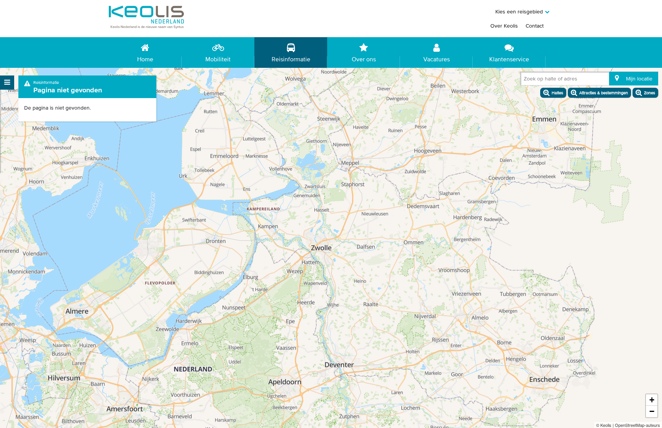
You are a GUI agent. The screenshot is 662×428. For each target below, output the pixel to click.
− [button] (651, 411)
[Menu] (7, 82)
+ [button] (651, 400)
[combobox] (525, 80)
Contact (535, 26)
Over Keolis (504, 26)
